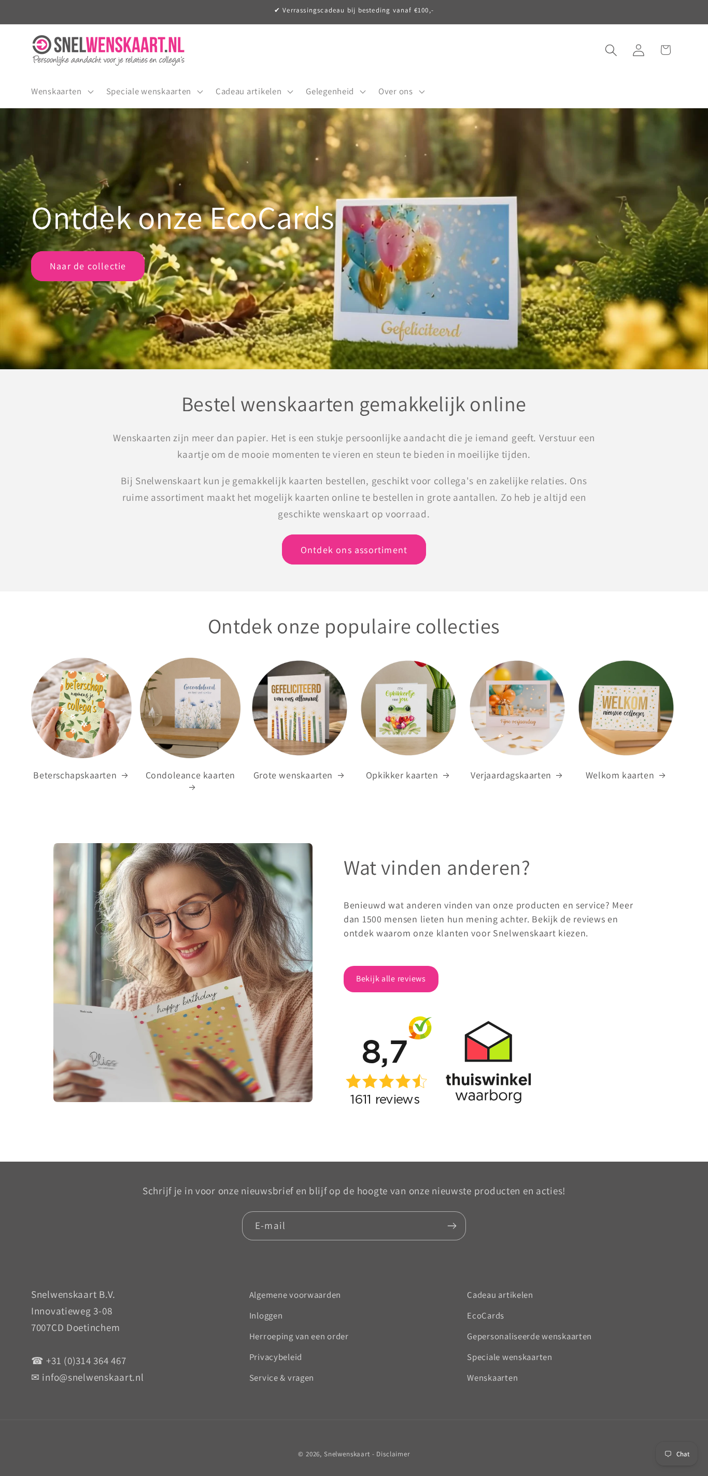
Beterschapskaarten (75, 775)
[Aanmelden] (451, 1225)
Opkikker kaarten (402, 775)
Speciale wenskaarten (509, 1357)
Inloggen (266, 1315)
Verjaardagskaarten (511, 775)
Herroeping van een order (299, 1336)
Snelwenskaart (347, 1454)
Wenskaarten (492, 1377)
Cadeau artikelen (500, 1294)
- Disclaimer (391, 1454)
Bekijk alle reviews (391, 978)
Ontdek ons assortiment (354, 550)
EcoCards (485, 1315)
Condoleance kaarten (190, 775)
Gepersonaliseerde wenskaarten (529, 1336)
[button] (61, 91)
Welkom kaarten (620, 775)
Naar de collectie (88, 266)
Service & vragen (282, 1377)
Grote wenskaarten (293, 775)
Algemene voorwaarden (295, 1294)
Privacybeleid (275, 1357)
